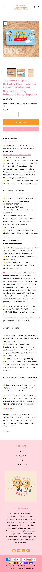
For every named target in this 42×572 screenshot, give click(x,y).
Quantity (6, 110)
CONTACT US (21, 464)
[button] (3, 7)
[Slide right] (38, 73)
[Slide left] (4, 73)
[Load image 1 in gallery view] (11, 73)
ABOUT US (21, 456)
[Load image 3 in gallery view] (30, 73)
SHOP (21, 452)
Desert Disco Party (22, 566)
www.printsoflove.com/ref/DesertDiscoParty (22, 318)
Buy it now (21, 130)
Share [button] (8, 431)
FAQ (21, 460)
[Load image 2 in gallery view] (21, 73)
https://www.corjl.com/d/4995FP (17, 155)
